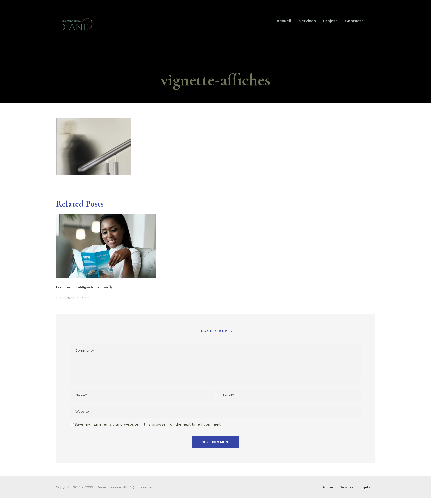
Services (307, 20)
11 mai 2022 (65, 298)
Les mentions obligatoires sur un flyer (86, 287)
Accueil (284, 20)
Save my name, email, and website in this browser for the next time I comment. (148, 424)
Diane (84, 298)
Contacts (354, 20)
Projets (330, 20)
